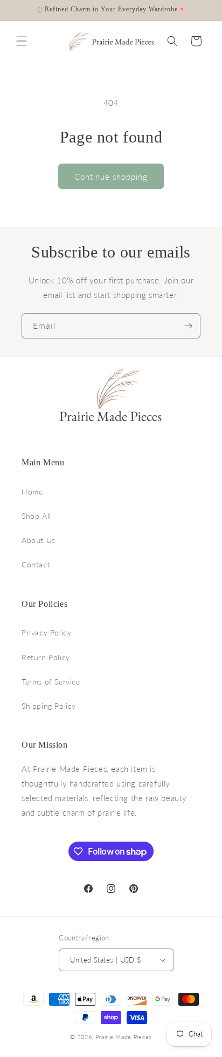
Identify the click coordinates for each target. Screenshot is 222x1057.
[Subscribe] (188, 325)
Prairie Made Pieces (123, 1036)
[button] (21, 41)
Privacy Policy (46, 632)
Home (32, 491)
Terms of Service (51, 681)
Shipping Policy (49, 705)
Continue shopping (111, 176)
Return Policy (46, 657)
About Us (39, 540)
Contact (36, 564)
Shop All (36, 515)
